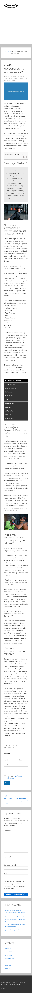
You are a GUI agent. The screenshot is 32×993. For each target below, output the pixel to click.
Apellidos (19, 760)
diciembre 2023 (9, 958)
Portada (8, 51)
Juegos (21, 78)
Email (6, 764)
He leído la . (14, 777)
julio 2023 (8, 965)
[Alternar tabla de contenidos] (24, 157)
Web (5, 873)
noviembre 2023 (10, 962)
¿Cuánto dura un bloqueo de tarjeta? (15, 916)
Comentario (8, 831)
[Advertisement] (16, 28)
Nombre (6, 760)
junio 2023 (8, 968)
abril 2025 (8, 948)
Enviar (7, 783)
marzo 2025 (8, 952)
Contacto (14, 982)
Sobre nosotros (5, 982)
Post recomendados (15, 984)
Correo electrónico (10, 865)
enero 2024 (8, 955)
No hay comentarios (10, 80)
